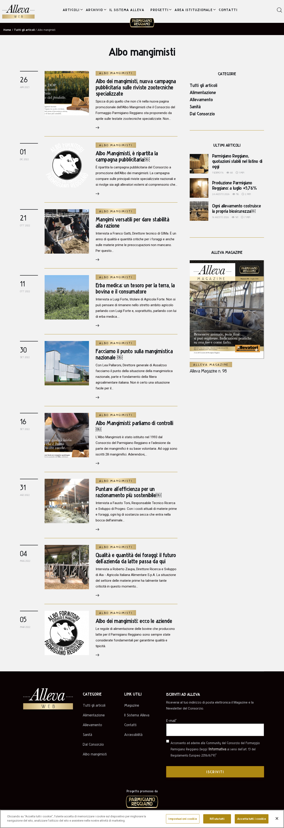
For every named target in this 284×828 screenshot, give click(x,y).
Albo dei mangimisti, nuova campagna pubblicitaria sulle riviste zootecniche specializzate (136, 87)
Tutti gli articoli (203, 85)
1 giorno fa (217, 172)
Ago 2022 (25, 494)
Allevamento (201, 99)
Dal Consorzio (202, 113)
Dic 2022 (24, 159)
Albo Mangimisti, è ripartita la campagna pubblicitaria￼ (127, 156)
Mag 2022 (25, 560)
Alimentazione (203, 92)
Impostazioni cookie (182, 818)
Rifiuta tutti (217, 818)
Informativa (217, 749)
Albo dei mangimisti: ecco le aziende (134, 621)
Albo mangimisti (115, 73)
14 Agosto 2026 (220, 217)
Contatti (130, 724)
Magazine (131, 705)
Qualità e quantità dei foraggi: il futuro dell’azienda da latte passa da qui (136, 558)
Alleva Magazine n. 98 (208, 370)
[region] (142, 819)
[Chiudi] (277, 818)
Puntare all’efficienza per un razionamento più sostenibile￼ (129, 492)
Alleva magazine (211, 364)
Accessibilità (133, 734)
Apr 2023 (24, 87)
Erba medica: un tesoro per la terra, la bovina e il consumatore (135, 288)
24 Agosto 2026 (220, 194)
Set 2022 (25, 357)
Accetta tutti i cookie (251, 818)
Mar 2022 (25, 626)
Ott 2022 (25, 225)
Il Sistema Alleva (136, 715)
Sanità (195, 106)
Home (7, 29)
